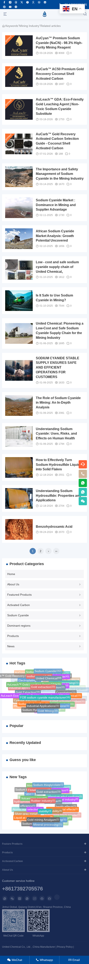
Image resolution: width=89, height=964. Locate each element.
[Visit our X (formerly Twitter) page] (21, 2)
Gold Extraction (28, 691)
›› (56, 551)
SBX (29, 793)
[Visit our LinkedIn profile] (57, 897)
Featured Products (19, 594)
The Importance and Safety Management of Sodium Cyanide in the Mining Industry (60, 173)
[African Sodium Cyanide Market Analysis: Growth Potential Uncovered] (19, 238)
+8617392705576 (22, 889)
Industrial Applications (43, 705)
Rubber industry (43, 799)
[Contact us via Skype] (49, 898)
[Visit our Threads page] (16, 2)
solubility (55, 810)
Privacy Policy (65, 946)
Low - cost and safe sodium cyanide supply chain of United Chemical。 (57, 266)
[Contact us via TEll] (27, 898)
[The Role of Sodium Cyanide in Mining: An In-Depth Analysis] (19, 405)
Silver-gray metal (27, 813)
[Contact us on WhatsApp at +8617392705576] (83, 483)
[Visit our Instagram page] (10, 2)
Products (13, 636)
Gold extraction (43, 685)
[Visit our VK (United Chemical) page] (39, 2)
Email (74, 960)
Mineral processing (47, 824)
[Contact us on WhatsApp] (4, 898)
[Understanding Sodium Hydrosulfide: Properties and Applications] (19, 498)
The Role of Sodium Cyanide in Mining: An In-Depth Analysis (58, 402)
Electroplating (29, 679)
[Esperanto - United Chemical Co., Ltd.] (44, 14)
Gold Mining (48, 710)
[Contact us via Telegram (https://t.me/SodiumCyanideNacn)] (16, 7)
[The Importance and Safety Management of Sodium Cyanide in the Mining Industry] (19, 176)
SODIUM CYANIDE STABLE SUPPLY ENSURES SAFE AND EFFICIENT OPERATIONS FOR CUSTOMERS (57, 367)
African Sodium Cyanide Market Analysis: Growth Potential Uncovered (55, 235)
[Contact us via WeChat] (12, 898)
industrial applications (25, 687)
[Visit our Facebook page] (4, 2)
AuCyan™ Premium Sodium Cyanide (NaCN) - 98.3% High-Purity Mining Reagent (59, 42)
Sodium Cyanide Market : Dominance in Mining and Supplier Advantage (56, 204)
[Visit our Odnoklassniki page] (33, 2)
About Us (13, 584)
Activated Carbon (18, 605)
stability (45, 809)
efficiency (27, 805)
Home (11, 574)
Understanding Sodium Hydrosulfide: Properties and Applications (58, 495)
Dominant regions (18, 625)
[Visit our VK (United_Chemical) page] (45, 2)
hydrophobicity (25, 801)
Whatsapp (44, 960)
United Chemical (48, 677)
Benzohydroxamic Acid (54, 526)
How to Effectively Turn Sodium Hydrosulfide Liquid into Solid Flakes (58, 464)
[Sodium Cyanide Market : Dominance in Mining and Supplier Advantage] (19, 207)
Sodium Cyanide (18, 615)
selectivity (35, 808)
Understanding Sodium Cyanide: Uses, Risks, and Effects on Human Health (56, 433)
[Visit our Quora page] (27, 2)
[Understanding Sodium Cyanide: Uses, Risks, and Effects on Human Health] (19, 436)
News (10, 646)
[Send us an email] (19, 898)
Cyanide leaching (27, 699)
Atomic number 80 (25, 809)
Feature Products (12, 843)
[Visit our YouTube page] (10, 7)
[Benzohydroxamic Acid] (19, 529)
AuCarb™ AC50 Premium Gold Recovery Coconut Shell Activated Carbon (60, 73)
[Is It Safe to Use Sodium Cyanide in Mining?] (19, 300)
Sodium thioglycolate (48, 784)
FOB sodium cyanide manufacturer (45, 696)
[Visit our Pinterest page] (4, 7)
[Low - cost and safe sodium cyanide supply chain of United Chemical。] (19, 269)
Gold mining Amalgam (43, 818)
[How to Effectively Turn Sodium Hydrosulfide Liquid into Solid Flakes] (19, 467)
